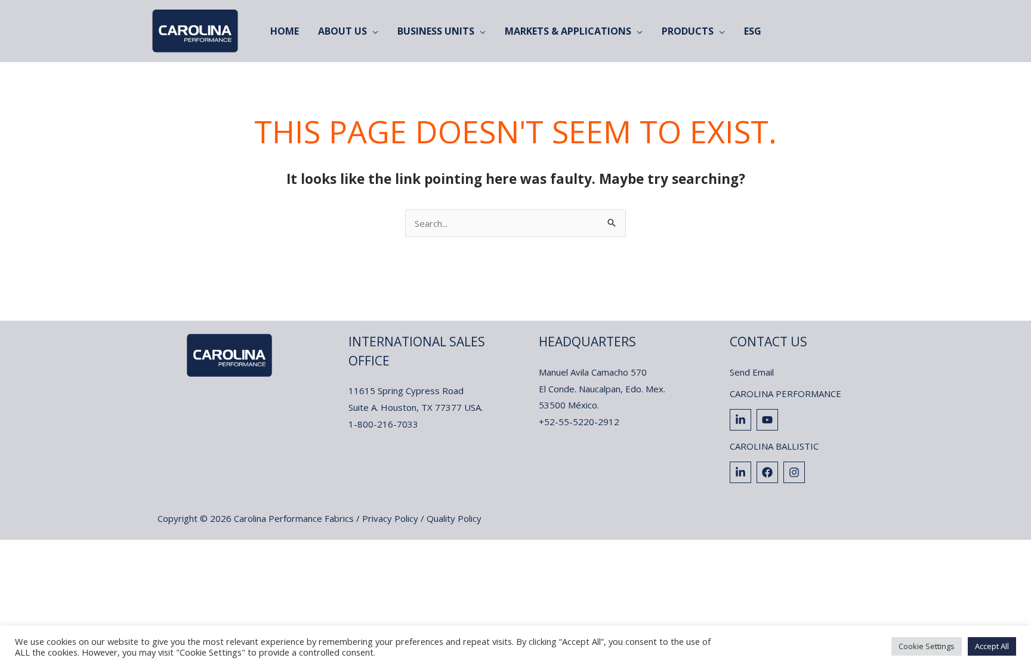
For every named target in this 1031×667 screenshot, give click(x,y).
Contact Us (768, 341)
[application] (372, 31)
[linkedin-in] (742, 420)
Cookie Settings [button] (927, 646)
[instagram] (795, 472)
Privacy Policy (390, 518)
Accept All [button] (992, 646)
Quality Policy (454, 518)
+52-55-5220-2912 (579, 422)
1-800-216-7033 (383, 424)
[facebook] (769, 472)
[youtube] (769, 420)
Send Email (752, 372)
